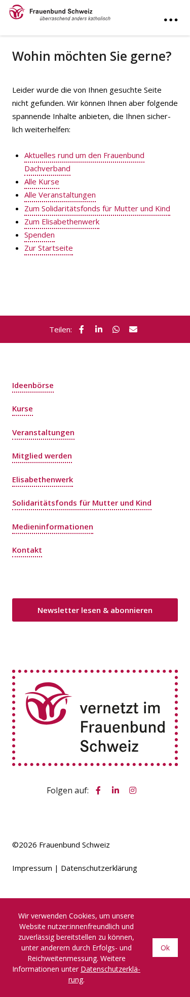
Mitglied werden (42, 455)
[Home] (59, 10)
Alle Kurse (41, 181)
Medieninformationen (52, 526)
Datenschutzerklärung (99, 868)
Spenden (39, 234)
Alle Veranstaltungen (60, 194)
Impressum (32, 868)
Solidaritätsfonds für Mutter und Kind (81, 502)
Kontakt (27, 550)
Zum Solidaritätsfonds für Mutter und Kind (97, 208)
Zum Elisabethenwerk (61, 221)
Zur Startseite (48, 248)
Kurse (22, 408)
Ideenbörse (33, 385)
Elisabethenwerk (42, 479)
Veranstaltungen (43, 432)
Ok (165, 947)
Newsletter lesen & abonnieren (95, 610)
